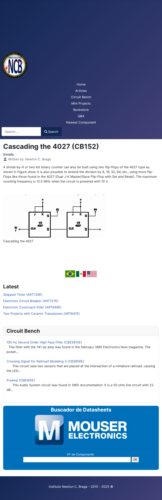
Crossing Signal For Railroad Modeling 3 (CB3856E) (45, 361)
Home (81, 84)
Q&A (81, 116)
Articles (81, 91)
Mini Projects (81, 103)
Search (53, 132)
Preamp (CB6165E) (21, 380)
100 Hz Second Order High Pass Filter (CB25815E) (44, 342)
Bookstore (81, 110)
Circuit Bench (81, 97)
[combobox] (21, 131)
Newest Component (81, 122)
